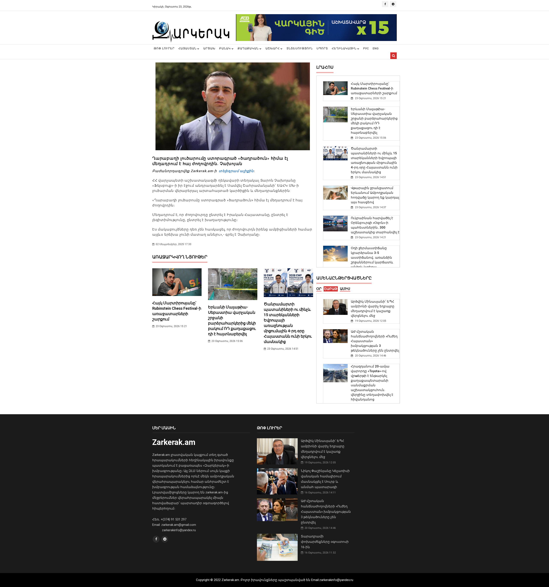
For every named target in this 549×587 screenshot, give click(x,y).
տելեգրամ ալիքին (236, 171)
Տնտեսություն (300, 48)
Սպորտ (322, 48)
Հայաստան (187, 48)
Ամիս (345, 289)
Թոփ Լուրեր (164, 48)
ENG (376, 48)
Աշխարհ (273, 48)
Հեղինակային (344, 48)
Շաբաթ (330, 289)
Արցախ (209, 48)
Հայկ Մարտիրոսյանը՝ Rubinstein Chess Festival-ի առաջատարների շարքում (374, 88)
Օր (318, 289)
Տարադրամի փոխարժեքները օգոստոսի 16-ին (325, 541)
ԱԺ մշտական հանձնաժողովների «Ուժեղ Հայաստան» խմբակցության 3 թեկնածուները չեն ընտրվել (326, 511)
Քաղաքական (248, 48)
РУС (366, 48)
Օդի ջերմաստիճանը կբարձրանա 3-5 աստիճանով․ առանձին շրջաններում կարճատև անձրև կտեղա (372, 257)
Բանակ (225, 48)
